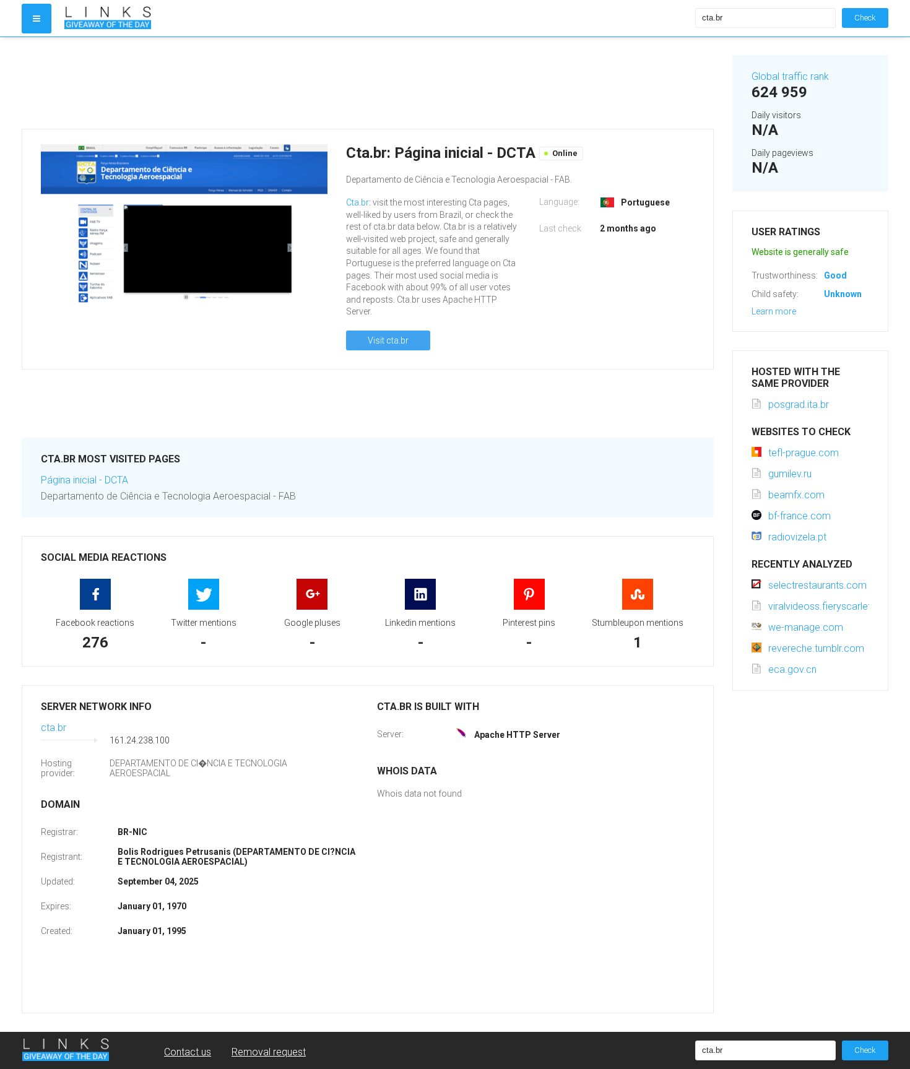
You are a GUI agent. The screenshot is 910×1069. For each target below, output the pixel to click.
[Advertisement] (368, 83)
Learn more (774, 311)
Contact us (187, 1052)
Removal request (269, 1052)
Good (835, 275)
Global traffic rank (790, 76)
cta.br (53, 728)
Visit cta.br (388, 340)
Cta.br (357, 202)
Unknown (843, 294)
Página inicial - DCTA (84, 480)
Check (865, 17)
